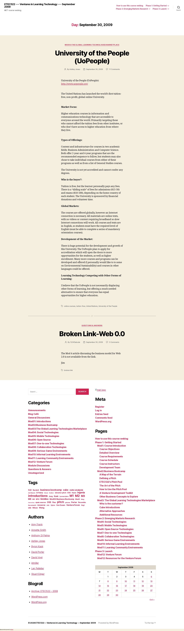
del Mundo (31, 493)
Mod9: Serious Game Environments (116, 540)
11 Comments (114, 69)
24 (126, 590)
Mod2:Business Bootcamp (111, 471)
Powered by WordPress (108, 623)
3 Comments (114, 342)
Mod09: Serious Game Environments (47, 451)
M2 (77, 496)
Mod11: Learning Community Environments (51, 458)
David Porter (37, 552)
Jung (51, 496)
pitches (67, 502)
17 (126, 586)
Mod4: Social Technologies (111, 521)
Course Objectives (109, 449)
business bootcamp (51, 489)
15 (108, 586)
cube (65, 489)
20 (151, 586)
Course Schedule (108, 460)
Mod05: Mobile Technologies (43, 436)
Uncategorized (36, 473)
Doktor (51, 493)
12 (143, 581)
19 (143, 586)
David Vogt (36, 557)
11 (134, 581)
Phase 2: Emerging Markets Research (132, 9)
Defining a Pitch (107, 478)
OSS (49, 502)
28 (99, 595)
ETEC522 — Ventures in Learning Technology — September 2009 (65, 623)
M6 (29, 499)
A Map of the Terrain (110, 474)
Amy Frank (37, 524)
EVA (69, 493)
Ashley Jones (75, 69)
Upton (53, 505)
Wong (41, 508)
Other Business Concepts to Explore (118, 496)
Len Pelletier (37, 568)
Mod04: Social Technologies (43, 432)
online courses (69, 306)
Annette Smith (38, 530)
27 (151, 590)
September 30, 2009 (94, 69)
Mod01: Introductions (39, 421)
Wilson (35, 508)
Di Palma (39, 493)
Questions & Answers (92, 325)
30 (117, 595)
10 (126, 581)
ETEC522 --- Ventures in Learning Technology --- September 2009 (39, 5)
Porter (74, 502)
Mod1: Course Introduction (111, 445)
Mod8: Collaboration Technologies (115, 536)
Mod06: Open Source (39, 439)
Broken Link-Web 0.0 (92, 334)
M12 (37, 499)
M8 (33, 499)
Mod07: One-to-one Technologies (46, 443)
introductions (38, 496)
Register (99, 406)
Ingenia (81, 492)
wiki (29, 508)
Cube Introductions (109, 507)
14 (99, 586)
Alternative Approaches (112, 511)
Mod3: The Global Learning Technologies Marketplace (126, 500)
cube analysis (76, 490)
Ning (82, 499)
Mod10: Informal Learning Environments (49, 454)
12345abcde (75, 342)
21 (99, 590)
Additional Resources (110, 514)
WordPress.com (39, 596)
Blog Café (33, 414)
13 (151, 581)
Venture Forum (73, 505)
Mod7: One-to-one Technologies (114, 532)
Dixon (46, 493)
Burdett (36, 490)
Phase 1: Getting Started (156, 5)
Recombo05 (32, 505)
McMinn (44, 499)
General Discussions (39, 417)
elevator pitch (60, 493)
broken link (68, 370)
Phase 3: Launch (160, 9)
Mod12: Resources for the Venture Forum (119, 558)
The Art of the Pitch (109, 485)
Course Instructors (109, 464)
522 (30, 490)
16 (117, 586)
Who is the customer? (111, 503)
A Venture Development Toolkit (116, 493)
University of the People (107, 306)
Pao (54, 502)
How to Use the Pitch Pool (113, 489)
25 (134, 590)
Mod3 (77, 499)
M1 (72, 496)
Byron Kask (37, 546)
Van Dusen (60, 505)
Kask (56, 496)
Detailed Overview (109, 452)
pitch (60, 502)
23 (117, 590)
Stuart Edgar (38, 574)
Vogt (83, 505)
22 (108, 590)
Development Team (109, 467)
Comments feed (103, 417)
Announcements (37, 410)
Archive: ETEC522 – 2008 (44, 591)
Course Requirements (111, 456)
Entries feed (101, 414)
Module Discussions (39, 465)
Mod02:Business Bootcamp (43, 425)
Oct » (152, 600)
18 (134, 586)
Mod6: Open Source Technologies (115, 529)
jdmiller (35, 563)
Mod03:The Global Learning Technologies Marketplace (92, 45)
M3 (83, 496)
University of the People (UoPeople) (92, 57)
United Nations (92, 306)
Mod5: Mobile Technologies (112, 525)
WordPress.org (39, 602)
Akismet (12, 629)
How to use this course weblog (129, 5)
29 (108, 595)
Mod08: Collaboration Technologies (47, 447)
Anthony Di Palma (40, 535)
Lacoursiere (64, 496)
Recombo (82, 502)
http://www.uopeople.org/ (74, 83)
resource (41, 505)
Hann (74, 493)
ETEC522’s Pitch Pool (110, 482)
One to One (31, 502)
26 (143, 590)
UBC (48, 505)
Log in (98, 410)
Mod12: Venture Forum (40, 461)
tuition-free (80, 306)
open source (40, 502)
